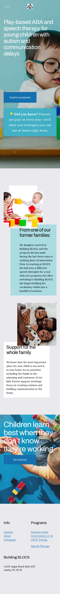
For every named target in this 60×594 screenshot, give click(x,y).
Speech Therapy (40, 546)
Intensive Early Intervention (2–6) (42, 534)
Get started (19, 459)
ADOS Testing (39, 539)
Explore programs (20, 97)
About (7, 536)
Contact (8, 532)
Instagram (10, 539)
